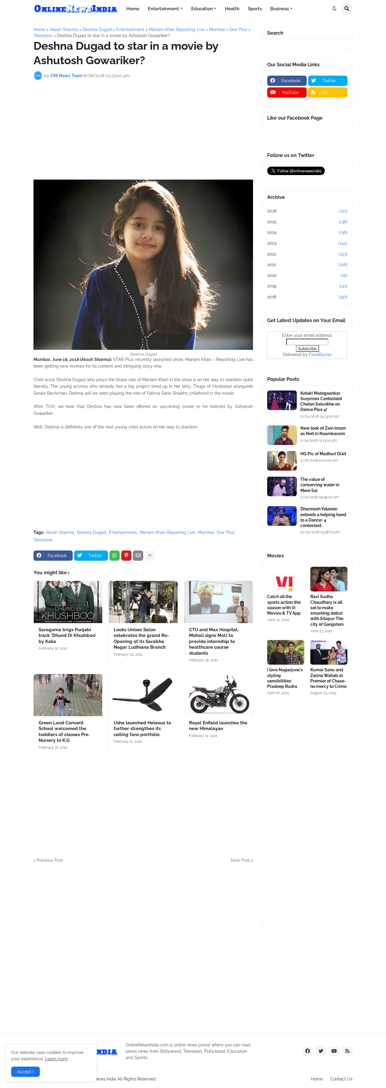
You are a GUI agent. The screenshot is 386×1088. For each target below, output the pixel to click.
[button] (334, 8)
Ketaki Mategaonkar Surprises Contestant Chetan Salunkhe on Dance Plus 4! (321, 401)
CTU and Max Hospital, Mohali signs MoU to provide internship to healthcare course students (214, 641)
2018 (307, 296)
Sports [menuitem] (255, 8)
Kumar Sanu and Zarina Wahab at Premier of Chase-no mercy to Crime (328, 678)
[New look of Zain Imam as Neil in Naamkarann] (282, 435)
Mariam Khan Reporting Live (167, 532)
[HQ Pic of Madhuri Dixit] (282, 461)
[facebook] (307, 1051)
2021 (307, 264)
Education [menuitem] (202, 8)
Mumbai (206, 532)
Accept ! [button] (25, 1071)
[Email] (138, 555)
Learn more (56, 1058)
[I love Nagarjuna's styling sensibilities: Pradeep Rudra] (285, 652)
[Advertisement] (143, 130)
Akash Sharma (60, 532)
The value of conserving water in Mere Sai (319, 485)
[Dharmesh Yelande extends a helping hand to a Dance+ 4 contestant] (282, 516)
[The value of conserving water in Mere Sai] (282, 486)
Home (317, 1079)
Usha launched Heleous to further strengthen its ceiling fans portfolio (142, 728)
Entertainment (123, 532)
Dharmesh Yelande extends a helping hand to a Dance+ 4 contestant (323, 517)
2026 (307, 211)
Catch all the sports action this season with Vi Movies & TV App (284, 605)
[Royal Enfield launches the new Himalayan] (218, 695)
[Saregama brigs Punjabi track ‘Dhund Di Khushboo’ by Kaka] (68, 602)
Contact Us (341, 1079)
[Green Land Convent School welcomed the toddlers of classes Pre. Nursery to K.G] (68, 695)
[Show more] (150, 555)
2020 (307, 275)
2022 (307, 254)
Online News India (98, 1079)
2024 (307, 232)
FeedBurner (320, 354)
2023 (307, 243)
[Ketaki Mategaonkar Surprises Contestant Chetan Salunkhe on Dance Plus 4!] (282, 400)
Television (42, 540)
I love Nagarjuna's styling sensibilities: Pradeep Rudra (285, 678)
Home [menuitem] (132, 8)
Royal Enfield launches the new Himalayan (218, 726)
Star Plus (225, 532)
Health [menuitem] (232, 8)
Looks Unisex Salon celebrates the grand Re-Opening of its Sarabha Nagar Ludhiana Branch (141, 638)
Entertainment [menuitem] (163, 8)
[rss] (347, 1051)
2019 (307, 286)
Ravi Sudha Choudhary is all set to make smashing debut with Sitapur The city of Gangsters (327, 610)
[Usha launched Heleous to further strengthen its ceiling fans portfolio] (143, 695)
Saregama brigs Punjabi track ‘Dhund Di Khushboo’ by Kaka (67, 635)
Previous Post (49, 860)
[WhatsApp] (114, 555)
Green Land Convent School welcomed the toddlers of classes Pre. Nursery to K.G (64, 731)
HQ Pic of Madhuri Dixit (323, 453)
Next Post (240, 860)
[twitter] (321, 1051)
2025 (307, 221)
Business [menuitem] (279, 8)
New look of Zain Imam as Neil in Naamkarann (323, 431)
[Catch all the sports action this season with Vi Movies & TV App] (285, 579)
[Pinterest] (126, 555)
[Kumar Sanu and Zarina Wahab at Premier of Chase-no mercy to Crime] (328, 652)
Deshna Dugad (91, 532)
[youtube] (334, 1051)
